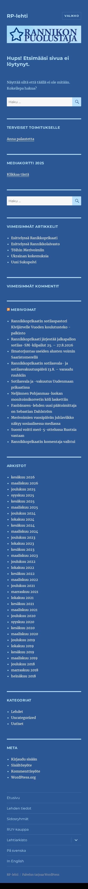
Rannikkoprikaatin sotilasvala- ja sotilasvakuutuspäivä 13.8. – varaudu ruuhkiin (42, 369)
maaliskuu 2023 (24, 555)
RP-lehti (17, 16)
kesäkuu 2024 (23, 525)
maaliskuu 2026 (24, 483)
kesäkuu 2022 (23, 573)
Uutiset (17, 723)
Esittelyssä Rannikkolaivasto (35, 244)
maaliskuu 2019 (24, 658)
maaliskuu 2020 (24, 634)
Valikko (72, 15)
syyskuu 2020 (22, 622)
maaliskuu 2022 (24, 579)
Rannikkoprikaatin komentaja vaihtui (43, 441)
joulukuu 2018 (23, 664)
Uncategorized (23, 717)
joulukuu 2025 (23, 489)
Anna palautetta (20, 139)
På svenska (16, 851)
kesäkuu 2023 (22, 549)
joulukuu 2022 (23, 561)
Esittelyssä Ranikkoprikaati (34, 238)
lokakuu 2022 (22, 567)
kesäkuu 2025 (23, 501)
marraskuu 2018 (24, 670)
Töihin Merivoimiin (27, 250)
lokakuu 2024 (22, 519)
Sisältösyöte (21, 765)
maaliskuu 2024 (24, 531)
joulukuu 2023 (23, 537)
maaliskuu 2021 (24, 610)
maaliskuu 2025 (24, 507)
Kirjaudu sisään (24, 759)
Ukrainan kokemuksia (29, 256)
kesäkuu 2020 (23, 628)
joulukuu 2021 (23, 585)
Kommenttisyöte (25, 771)
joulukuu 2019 (23, 640)
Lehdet (17, 711)
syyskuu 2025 (22, 495)
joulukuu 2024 (23, 513)
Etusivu (13, 798)
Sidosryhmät (18, 819)
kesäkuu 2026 (23, 477)
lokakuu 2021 (22, 598)
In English (15, 861)
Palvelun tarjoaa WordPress (40, 875)
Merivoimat (23, 310)
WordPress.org (23, 777)
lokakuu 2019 (22, 646)
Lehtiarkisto (17, 840)
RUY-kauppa (18, 829)
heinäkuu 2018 (23, 676)
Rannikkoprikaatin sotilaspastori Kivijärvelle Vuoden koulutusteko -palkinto (40, 327)
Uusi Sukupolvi (23, 262)
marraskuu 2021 (24, 592)
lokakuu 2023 (22, 543)
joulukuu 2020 (23, 616)
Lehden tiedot (19, 808)
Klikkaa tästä (18, 174)
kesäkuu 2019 (22, 652)
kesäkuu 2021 (22, 604)
